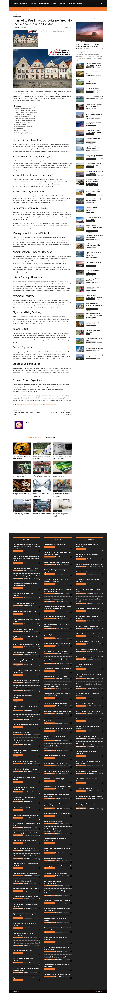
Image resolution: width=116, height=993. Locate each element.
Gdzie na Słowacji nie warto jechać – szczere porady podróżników (93, 254)
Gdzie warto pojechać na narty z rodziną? (89, 564)
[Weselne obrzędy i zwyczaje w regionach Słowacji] (80, 201)
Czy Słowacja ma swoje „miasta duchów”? (58, 728)
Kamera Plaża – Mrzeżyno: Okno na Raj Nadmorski (61, 413)
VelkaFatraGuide (28, 744)
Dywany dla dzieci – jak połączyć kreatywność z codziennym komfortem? (61, 495)
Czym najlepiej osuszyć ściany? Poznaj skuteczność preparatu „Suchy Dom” (61, 515)
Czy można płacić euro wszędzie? (55, 779)
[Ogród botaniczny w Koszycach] (80, 99)
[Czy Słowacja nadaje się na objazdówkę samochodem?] (80, 246)
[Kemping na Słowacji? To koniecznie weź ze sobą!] (42, 449)
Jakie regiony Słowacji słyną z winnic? (88, 641)
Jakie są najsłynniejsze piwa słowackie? (57, 974)
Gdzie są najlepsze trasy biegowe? (87, 744)
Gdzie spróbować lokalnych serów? (24, 761)
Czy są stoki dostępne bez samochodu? (57, 643)
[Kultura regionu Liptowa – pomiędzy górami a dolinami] (80, 133)
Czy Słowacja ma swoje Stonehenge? (25, 637)
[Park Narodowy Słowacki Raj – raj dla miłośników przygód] (80, 90)
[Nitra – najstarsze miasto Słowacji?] (80, 74)
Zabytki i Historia (89, 167)
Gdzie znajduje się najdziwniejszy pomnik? (26, 644)
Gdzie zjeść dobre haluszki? (22, 881)
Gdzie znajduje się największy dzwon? (25, 769)
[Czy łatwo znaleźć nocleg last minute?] (80, 341)
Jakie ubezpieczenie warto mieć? (87, 649)
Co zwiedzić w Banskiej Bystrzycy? (87, 609)
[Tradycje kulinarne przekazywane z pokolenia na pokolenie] (80, 115)
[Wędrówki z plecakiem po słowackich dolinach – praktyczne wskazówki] (80, 182)
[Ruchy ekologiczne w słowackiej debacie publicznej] (80, 174)
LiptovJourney (27, 578)
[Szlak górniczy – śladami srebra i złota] (80, 281)
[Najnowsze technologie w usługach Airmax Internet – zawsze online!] (42, 505)
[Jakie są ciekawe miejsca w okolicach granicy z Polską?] (80, 324)
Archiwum (23, 3)
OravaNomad (27, 835)
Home (16, 3)
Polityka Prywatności (59, 3)
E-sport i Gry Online (20, 130)
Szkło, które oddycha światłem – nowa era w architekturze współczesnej (41, 495)
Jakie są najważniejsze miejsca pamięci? (26, 815)
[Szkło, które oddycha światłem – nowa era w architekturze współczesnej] (42, 485)
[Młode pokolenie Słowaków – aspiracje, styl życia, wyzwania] (80, 316)
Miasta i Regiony (89, 75)
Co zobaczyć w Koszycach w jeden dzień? (26, 576)
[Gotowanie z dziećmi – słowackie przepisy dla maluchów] (80, 209)
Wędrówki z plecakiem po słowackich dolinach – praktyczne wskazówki (93, 181)
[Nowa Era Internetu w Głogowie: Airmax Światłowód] (22, 505)
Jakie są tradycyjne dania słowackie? (25, 833)
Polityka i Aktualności (80, 41)
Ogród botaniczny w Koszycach (94, 96)
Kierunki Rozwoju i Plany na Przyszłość (25, 120)
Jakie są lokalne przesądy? (84, 703)
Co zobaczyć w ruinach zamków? (23, 688)
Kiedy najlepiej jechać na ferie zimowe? (57, 813)
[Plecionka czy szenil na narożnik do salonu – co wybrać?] (62, 467)
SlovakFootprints (28, 605)
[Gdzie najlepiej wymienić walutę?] (80, 272)
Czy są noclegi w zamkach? (85, 788)
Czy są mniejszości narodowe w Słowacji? (89, 796)
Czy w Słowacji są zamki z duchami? (24, 717)
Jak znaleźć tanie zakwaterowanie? (56, 703)
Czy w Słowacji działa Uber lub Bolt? (24, 603)
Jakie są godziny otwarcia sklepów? (24, 629)
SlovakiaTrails (27, 597)
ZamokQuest (27, 908)
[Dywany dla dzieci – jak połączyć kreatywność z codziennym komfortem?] (62, 485)
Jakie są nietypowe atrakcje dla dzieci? (89, 711)
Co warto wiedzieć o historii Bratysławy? (26, 896)
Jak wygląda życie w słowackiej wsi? (56, 873)
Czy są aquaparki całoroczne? (54, 821)
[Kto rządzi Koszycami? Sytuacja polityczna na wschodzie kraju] (89, 32)
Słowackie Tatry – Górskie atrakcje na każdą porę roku (27, 9)
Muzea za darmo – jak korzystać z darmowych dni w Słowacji (94, 305)
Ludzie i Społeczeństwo (91, 125)
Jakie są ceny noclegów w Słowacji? (25, 856)
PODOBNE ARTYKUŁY (34, 437)
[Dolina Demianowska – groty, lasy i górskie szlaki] (80, 220)
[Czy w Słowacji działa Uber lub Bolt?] (80, 141)
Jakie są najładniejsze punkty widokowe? (57, 866)
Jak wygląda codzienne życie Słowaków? (57, 900)
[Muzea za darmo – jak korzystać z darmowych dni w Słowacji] (80, 306)
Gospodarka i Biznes (90, 299)
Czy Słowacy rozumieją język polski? (24, 612)
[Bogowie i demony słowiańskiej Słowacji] (80, 357)
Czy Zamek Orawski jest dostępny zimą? (26, 889)
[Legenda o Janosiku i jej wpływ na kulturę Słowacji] (80, 148)
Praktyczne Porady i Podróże (92, 185)
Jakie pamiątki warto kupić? (53, 858)
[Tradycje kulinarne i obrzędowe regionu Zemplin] (80, 238)
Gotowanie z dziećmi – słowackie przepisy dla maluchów (92, 209)
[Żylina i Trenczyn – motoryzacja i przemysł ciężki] (80, 298)
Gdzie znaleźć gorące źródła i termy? (88, 634)
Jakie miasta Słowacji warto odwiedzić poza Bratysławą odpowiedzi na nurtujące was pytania (26, 547)
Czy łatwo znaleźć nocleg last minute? (88, 719)
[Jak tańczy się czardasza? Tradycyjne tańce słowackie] (80, 66)
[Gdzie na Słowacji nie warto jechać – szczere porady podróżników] (80, 254)
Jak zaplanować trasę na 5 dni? (54, 756)
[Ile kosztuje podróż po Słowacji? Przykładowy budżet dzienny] (80, 228)
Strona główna (16, 14)
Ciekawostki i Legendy (90, 358)
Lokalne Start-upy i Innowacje (23, 122)
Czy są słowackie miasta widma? (86, 736)
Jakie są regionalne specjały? (54, 599)
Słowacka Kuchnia (90, 118)
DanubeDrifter (27, 682)
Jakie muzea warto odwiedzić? (23, 951)
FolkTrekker (26, 551)
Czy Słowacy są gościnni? (21, 732)
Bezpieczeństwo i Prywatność (23, 134)
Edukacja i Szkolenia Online (22, 132)
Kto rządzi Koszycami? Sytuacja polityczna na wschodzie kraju (88, 45)
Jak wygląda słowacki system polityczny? (58, 711)
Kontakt (80, 3)
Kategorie (33, 3)
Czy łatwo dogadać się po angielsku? (88, 626)
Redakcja (71, 3)
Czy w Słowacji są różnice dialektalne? (56, 771)
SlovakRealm (79, 48)
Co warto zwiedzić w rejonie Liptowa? (56, 763)
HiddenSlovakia (27, 791)
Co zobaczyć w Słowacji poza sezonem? (89, 572)
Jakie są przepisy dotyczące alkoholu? (25, 568)
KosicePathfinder (28, 700)
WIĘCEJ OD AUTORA (50, 437)
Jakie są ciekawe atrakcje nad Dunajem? (26, 724)
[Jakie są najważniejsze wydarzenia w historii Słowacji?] (80, 349)
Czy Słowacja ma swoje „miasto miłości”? (89, 657)
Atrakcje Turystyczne (90, 98)
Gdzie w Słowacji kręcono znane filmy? (57, 562)
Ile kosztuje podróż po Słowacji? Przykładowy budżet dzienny (94, 227)
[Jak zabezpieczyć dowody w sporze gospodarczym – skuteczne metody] (22, 485)
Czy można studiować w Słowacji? (87, 771)
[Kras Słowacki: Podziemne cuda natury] (80, 332)
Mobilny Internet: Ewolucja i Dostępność (26, 112)
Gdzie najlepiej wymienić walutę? (55, 957)
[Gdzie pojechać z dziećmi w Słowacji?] (80, 82)
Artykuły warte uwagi (98, 991)
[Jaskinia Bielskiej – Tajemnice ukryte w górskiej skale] (80, 107)
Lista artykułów (44, 3)
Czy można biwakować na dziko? (23, 978)
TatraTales (26, 898)
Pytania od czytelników (91, 83)
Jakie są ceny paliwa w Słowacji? (55, 545)
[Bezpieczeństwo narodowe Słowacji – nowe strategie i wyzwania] (80, 192)
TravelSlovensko (27, 639)
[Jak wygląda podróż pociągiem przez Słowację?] (80, 157)
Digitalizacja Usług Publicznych (23, 126)
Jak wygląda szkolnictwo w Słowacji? (25, 840)
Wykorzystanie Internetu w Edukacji (25, 118)
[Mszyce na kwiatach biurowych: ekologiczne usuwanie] (22, 467)
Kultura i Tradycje (89, 67)
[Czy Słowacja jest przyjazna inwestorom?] (80, 264)
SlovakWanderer (28, 646)
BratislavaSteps (27, 690)
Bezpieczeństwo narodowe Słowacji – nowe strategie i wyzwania (93, 191)
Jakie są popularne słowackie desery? (25, 873)
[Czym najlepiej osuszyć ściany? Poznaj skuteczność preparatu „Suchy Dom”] (62, 505)
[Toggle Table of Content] (35, 106)
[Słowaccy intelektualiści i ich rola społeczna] (80, 124)
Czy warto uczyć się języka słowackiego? (57, 786)
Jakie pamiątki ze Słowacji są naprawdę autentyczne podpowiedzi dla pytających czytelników (26, 558)
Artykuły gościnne (25, 14)
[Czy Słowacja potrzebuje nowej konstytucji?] (80, 289)
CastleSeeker (27, 719)
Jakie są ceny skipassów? (21, 808)
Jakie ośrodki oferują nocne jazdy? (24, 848)
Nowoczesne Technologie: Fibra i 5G (25, 116)
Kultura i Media (19, 128)
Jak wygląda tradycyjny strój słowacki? (57, 651)
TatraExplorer (58, 678)
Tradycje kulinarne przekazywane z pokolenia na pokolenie (94, 114)
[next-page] (16, 520)
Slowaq (17, 27)
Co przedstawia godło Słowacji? (54, 616)
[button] (101, 3)
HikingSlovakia (27, 654)
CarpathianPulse (28, 817)
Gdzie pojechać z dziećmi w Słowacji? (56, 676)
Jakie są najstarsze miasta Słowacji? (25, 652)
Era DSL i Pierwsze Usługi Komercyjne (25, 110)
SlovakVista (26, 614)
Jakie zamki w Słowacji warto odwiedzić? (57, 668)
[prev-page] (14, 520)
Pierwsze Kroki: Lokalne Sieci (23, 108)
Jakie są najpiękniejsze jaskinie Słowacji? (26, 680)
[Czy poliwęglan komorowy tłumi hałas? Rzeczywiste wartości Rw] (42, 467)
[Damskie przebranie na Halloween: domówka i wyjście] (22, 449)
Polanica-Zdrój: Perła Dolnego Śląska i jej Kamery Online (26, 413)
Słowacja (88, 108)
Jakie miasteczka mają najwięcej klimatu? (26, 943)
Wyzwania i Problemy (21, 124)
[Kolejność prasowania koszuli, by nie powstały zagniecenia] (62, 449)
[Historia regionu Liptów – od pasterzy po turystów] (80, 166)
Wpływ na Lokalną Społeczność (23, 114)
